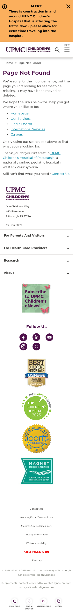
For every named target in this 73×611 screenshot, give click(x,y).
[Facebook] (23, 338)
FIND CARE (14, 606)
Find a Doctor (21, 124)
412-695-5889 (14, 224)
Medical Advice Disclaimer (36, 525)
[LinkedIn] (36, 338)
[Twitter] (36, 346)
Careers (17, 134)
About (9, 273)
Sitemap (36, 560)
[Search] (57, 50)
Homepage (20, 113)
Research (11, 260)
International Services (28, 129)
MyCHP (58, 606)
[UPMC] (28, 49)
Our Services (21, 119)
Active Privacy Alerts (36, 551)
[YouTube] (49, 338)
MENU (66, 45)
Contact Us (60, 174)
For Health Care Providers (25, 248)
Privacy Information (36, 534)
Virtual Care (44, 606)
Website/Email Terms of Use (36, 517)
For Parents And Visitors (24, 235)
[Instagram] (23, 347)
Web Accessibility (36, 543)
